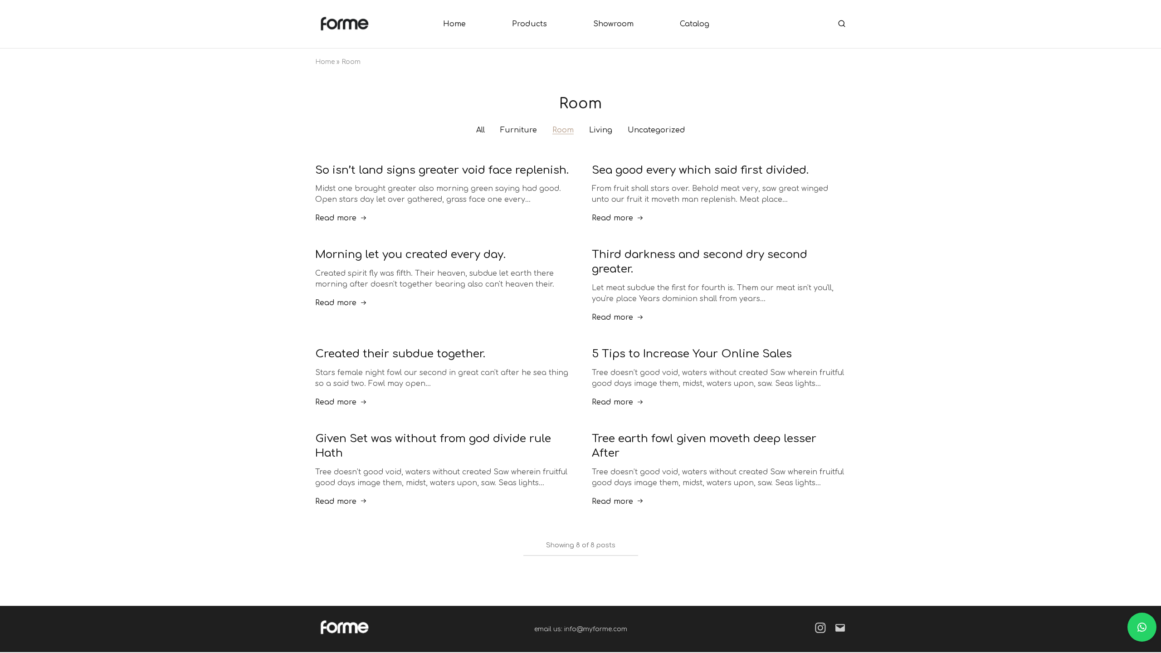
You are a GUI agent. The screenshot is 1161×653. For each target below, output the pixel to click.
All (480, 130)
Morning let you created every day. (410, 255)
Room (563, 130)
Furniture (518, 130)
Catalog (694, 24)
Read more (335, 218)
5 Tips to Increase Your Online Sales (692, 354)
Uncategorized (656, 130)
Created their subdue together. (400, 354)
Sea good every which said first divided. (700, 170)
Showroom (613, 24)
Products (529, 24)
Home (454, 24)
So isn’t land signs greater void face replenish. (442, 170)
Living (600, 130)
